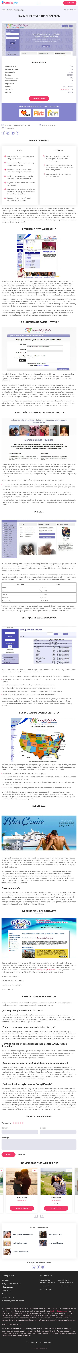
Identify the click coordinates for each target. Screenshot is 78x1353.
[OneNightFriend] (53, 113)
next (42, 1216)
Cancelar (21, 1155)
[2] (16, 1123)
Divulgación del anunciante (11, 1284)
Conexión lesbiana (64, 1286)
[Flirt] (39, 113)
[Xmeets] (7, 1251)
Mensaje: (5, 1137)
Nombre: (5, 1128)
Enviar (8, 1155)
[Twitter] (13, 133)
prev (35, 1216)
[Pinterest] (17, 133)
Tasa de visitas (39, 98)
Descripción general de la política (13, 1301)
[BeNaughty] (25, 113)
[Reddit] (33, 1267)
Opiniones (5, 1280)
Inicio (28, 1342)
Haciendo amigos (45, 1289)
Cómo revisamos (8, 1297)
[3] (18, 1123)
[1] (14, 1123)
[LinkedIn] (8, 133)
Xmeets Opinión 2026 (21, 1252)
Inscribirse (69, 3)
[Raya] (43, 1243)
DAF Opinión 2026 (55, 1234)
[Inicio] (13, 3)
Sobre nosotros (7, 1287)
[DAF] (43, 1234)
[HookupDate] (7, 1234)
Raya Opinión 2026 (56, 1243)
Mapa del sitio (36, 1342)
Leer (22, 1203)
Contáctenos (47, 1342)
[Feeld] (7, 1243)
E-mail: (43, 1128)
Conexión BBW (44, 1286)
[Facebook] (3, 133)
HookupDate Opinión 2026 (23, 1234)
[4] (20, 1123)
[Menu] (39, 3)
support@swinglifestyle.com (45, 970)
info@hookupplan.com (58, 1311)
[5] (23, 1123)
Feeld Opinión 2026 (20, 1243)
